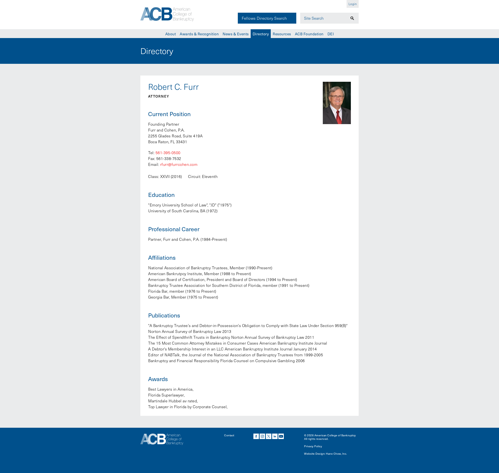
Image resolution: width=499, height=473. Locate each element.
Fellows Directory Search (264, 18)
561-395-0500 (168, 152)
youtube (281, 436)
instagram (262, 436)
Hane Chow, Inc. (336, 453)
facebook (256, 436)
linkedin (275, 436)
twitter (268, 436)
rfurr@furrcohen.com (179, 164)
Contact (229, 435)
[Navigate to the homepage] (167, 14)
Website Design (314, 453)
